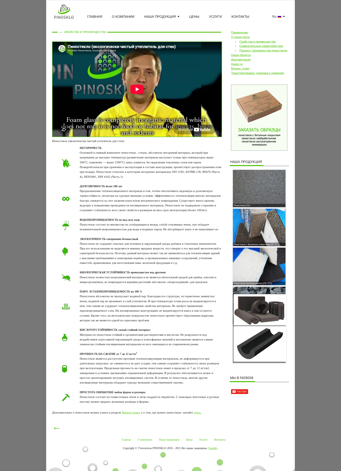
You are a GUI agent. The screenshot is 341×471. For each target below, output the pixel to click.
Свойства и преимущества (257, 41)
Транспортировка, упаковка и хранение (257, 73)
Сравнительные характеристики (261, 46)
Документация (241, 59)
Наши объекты (241, 55)
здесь (197, 412)
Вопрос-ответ (131, 412)
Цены (194, 16)
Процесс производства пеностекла (263, 50)
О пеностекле (240, 37)
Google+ (213, 448)
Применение (239, 32)
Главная (94, 16)
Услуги (215, 16)
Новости (237, 64)
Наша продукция (160, 16)
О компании (123, 16)
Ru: (275, 16)
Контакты (240, 16)
